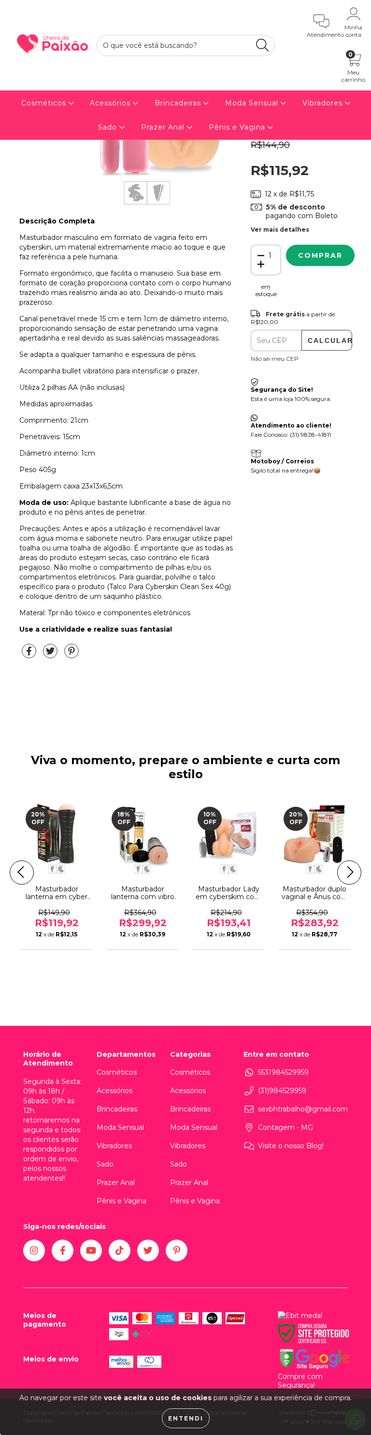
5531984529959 (283, 1072)
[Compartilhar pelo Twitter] (51, 655)
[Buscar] (262, 45)
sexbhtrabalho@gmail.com (303, 1109)
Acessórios (111, 103)
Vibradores (323, 103)
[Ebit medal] (300, 1315)
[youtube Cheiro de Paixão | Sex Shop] (91, 1250)
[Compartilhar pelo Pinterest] (71, 655)
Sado (108, 127)
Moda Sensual (253, 103)
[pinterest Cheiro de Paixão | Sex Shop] (176, 1250)
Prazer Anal (164, 127)
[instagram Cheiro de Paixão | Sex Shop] (34, 1250)
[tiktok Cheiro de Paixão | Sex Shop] (119, 1250)
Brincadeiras (179, 103)
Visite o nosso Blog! (291, 1145)
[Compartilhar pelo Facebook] (30, 655)
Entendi (185, 1418)
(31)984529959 (282, 1090)
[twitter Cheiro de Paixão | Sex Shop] (148, 1250)
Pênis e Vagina (238, 127)
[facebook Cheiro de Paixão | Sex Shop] (62, 1250)
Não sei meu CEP (275, 358)
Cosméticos (45, 103)
